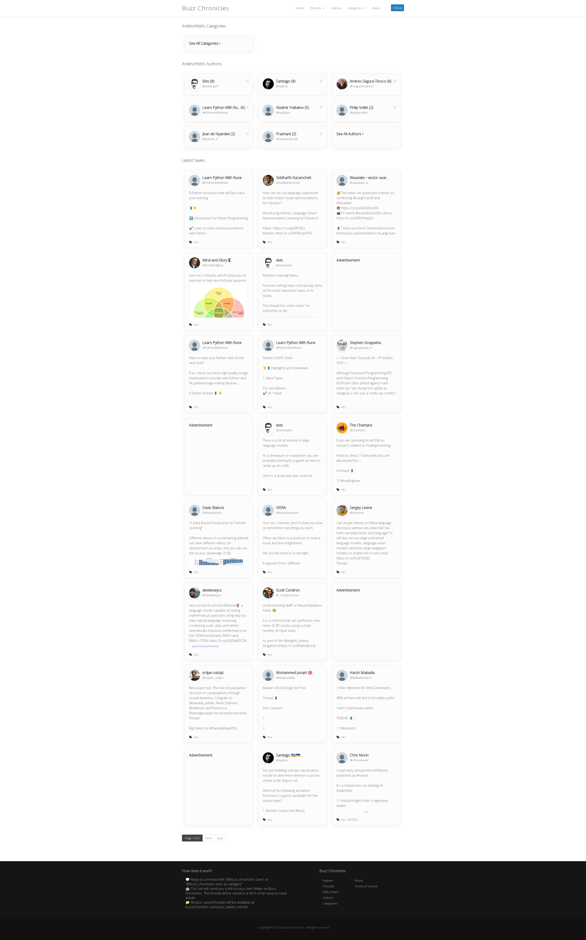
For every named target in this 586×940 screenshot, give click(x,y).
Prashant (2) (286, 133)
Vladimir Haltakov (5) (292, 107)
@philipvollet (358, 112)
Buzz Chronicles (205, 8)
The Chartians (361, 425)
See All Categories (204, 43)
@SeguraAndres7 (362, 86)
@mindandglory (213, 265)
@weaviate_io (359, 183)
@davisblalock (212, 513)
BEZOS (353, 819)
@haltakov (283, 112)
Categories (355, 8)
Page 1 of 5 (192, 838)
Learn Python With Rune (222, 177)
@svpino (282, 86)
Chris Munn (359, 755)
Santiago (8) (286, 81)
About (376, 8)
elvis (279, 260)
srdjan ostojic (213, 672)
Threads (316, 8)
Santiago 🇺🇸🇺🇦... (289, 755)
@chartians (357, 430)
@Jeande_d (210, 139)
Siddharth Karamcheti (293, 177)
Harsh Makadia (362, 672)
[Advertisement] (365, 295)
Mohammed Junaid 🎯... (295, 672)
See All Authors (349, 133)
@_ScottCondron (287, 595)
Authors (336, 8)
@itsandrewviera (287, 513)
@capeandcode (287, 139)
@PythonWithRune (215, 112)
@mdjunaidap (285, 678)
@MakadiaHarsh (361, 678)
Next (208, 838)
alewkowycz (212, 590)
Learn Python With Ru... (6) (223, 107)
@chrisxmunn (359, 760)
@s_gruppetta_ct (361, 348)
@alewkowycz (211, 595)
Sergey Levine (361, 507)
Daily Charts (331, 892)
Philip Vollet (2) (361, 107)
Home (300, 8)
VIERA (281, 507)
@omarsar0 (210, 86)
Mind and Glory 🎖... (217, 260)
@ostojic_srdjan (213, 678)
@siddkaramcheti (288, 183)
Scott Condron (288, 590)
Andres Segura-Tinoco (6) (370, 81)
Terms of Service (366, 886)
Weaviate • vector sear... (369, 177)
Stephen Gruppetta (365, 342)
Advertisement (348, 260)
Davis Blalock (213, 507)
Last (220, 838)
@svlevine (357, 513)
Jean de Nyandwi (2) (218, 133)
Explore (328, 880)
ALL (196, 242)
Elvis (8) (208, 81)
